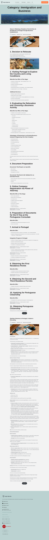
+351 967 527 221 (6, 509)
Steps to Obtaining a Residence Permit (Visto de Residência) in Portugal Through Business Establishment (23, 30)
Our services (17, 2)
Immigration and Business (27, 34)
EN (32, 2)
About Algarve (24, 2)
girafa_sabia (6, 501)
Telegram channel (6, 505)
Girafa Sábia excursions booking (7, 512)
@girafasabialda (6, 503)
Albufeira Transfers (5, 514)
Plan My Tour (44, 2)
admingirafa (14, 34)
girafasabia (5, 507)
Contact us (28, 2)
